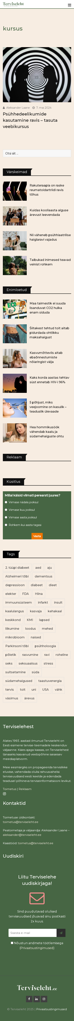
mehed (47, 628)
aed (38, 567)
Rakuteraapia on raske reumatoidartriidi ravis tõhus (47, 190)
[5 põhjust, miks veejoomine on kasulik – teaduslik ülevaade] (15, 408)
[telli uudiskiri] (61, 933)
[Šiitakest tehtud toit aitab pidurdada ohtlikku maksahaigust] (15, 333)
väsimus (11, 698)
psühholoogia (45, 646)
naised (36, 637)
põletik (10, 655)
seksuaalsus (28, 663)
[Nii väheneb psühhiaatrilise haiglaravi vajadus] (15, 240)
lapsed (44, 620)
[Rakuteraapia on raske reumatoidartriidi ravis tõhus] (15, 191)
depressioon (15, 585)
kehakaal (55, 611)
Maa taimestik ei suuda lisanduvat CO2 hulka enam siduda (48, 308)
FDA (25, 594)
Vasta (37, 536)
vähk (58, 689)
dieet (53, 585)
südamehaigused (18, 681)
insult (58, 602)
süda (35, 672)
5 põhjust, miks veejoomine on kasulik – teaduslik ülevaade (48, 407)
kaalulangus (14, 611)
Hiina (39, 594)
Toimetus (9, 789)
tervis (9, 689)
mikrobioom (15, 637)
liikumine (12, 628)
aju (49, 567)
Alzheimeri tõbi (17, 576)
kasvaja (36, 611)
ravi (47, 655)
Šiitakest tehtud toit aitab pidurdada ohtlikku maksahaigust (49, 332)
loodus (30, 628)
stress (48, 663)
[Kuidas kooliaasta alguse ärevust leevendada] (15, 215)
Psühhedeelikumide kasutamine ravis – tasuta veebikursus (30, 120)
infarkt (43, 602)
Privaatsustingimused (36, 948)
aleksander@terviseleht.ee (22, 835)
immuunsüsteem (18, 602)
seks (9, 663)
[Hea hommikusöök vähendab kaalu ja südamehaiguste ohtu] (15, 432)
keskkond (13, 620)
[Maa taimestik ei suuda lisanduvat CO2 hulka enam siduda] (15, 309)
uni (33, 689)
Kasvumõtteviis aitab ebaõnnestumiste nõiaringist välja (46, 357)
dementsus (43, 576)
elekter (10, 594)
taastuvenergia (50, 681)
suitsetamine (15, 672)
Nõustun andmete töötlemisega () (38, 945)
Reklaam (25, 789)
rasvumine (30, 655)
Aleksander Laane (18, 107)
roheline (62, 655)
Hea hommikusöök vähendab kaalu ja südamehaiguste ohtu (47, 431)
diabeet (37, 585)
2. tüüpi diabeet (17, 567)
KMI (30, 620)
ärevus (29, 698)
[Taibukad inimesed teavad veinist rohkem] (15, 265)
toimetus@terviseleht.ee (20, 822)
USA (45, 689)
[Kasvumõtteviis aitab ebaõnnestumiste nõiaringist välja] (15, 358)
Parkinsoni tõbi (17, 646)
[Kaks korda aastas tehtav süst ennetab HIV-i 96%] (15, 383)
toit (22, 689)
